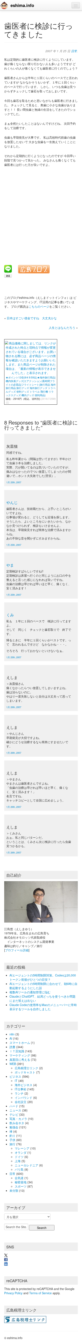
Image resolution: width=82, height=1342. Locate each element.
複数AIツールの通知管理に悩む (29, 992)
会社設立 (20, 1102)
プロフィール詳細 (17, 950)
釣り (12, 1135)
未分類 (13, 1190)
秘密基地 (20, 1182)
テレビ (13, 1114)
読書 (12, 1047)
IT (16, 1081)
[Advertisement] (41, 213)
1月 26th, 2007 (13, 707)
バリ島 (19, 1169)
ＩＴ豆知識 (16, 1051)
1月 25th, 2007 (13, 482)
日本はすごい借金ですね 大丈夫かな (32, 318)
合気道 (19, 1178)
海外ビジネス (23, 1085)
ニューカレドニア (26, 1165)
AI (10, 1038)
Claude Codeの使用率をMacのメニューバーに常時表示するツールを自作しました (43, 1007)
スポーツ (20, 1186)
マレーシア (22, 1148)
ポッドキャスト (25, 1072)
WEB (12, 1064)
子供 (12, 1140)
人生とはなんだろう (62, 327)
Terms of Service (40, 1293)
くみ (10, 614)
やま (10, 565)
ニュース (15, 1110)
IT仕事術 (20, 1089)
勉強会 (13, 1127)
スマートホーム (19, 1042)
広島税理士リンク (26, 1068)
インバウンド (23, 1097)
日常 (74, 51)
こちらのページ (39, 306)
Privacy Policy (13, 1293)
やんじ (12, 502)
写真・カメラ (18, 1119)
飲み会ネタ (16, 1123)
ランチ (19, 1093)
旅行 (12, 1144)
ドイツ (19, 1157)
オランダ (20, 1152)
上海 (18, 1161)
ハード (13, 1106)
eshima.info (22, 5)
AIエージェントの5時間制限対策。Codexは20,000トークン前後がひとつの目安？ (42, 977)
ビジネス (15, 1076)
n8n (12, 1034)
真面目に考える (19, 1059)
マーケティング (19, 1055)
